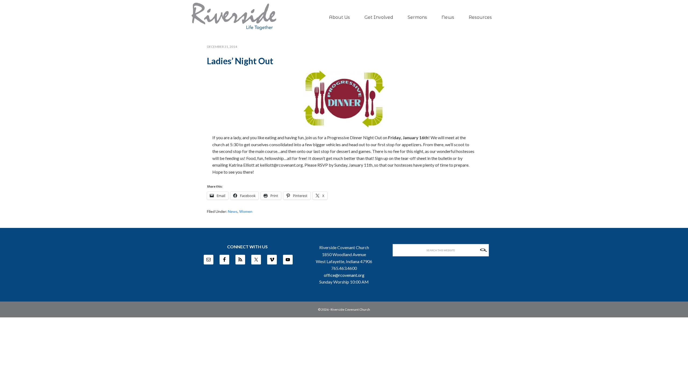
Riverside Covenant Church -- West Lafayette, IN (234, 16)
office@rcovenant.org (344, 275)
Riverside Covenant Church (350, 309)
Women (245, 211)
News (233, 211)
